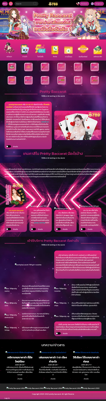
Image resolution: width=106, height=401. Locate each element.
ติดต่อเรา (84, 3)
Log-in (7, 398)
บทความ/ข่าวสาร (53, 345)
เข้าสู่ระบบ (99, 3)
